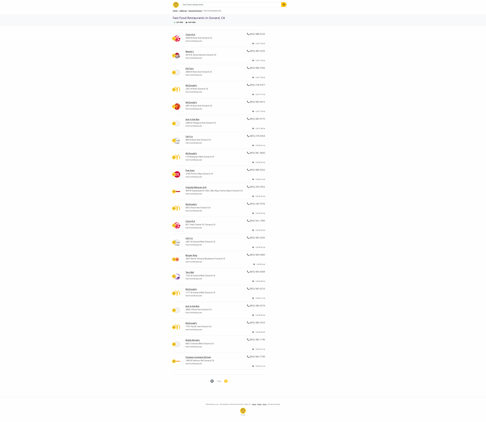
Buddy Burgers (193, 340)
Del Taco (190, 68)
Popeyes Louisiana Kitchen (198, 357)
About (254, 404)
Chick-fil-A (190, 34)
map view (192, 22)
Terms (265, 404)
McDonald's (191, 85)
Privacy (259, 404)
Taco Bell (190, 272)
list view (179, 22)
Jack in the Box (192, 119)
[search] (284, 4)
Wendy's (190, 51)
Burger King (191, 255)
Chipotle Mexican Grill (196, 187)
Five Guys (190, 170)
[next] (229, 381)
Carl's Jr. (189, 136)
